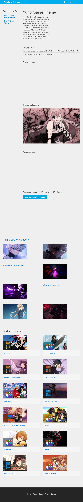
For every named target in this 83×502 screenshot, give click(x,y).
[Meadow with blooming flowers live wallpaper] (21, 265)
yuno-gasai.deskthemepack (34, 197)
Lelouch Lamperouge (12, 377)
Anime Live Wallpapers (16, 239)
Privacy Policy (44, 494)
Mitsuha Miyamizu (11, 473)
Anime (32, 47)
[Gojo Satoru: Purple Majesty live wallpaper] (61, 271)
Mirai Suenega (50, 473)
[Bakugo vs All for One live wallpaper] (61, 251)
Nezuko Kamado (51, 401)
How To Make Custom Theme (9, 16)
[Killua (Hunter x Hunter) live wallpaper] (21, 251)
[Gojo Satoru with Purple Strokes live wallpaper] (21, 291)
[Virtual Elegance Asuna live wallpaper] (21, 311)
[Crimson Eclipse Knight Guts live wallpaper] (61, 311)
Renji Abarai (9, 353)
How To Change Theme (9, 22)
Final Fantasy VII (51, 353)
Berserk (47, 449)
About (35, 494)
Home (29, 494)
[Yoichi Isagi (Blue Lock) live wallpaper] (61, 285)
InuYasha (8, 401)
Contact (53, 494)
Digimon (48, 425)
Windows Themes (12, 1)
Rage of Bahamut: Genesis (14, 425)
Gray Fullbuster (50, 377)
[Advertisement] (11, 86)
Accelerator (8, 449)
